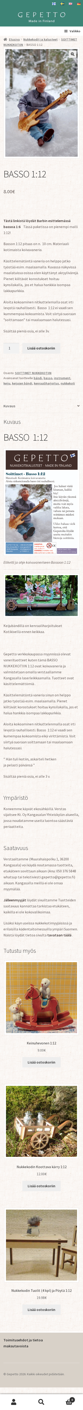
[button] (72, 54)
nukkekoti (68, 383)
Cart (64, 1398)
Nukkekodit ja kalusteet (40, 39)
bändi (38, 378)
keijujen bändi (22, 383)
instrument (62, 378)
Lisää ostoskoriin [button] (41, 1062)
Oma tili (14, 1402)
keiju (6, 383)
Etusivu (14, 39)
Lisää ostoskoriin (41, 348)
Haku (41, 1402)
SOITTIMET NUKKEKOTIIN (33, 373)
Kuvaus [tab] (9, 406)
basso (48, 378)
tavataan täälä (59, 935)
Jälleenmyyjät (14, 900)
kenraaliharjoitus (46, 383)
